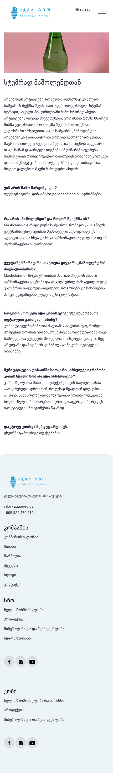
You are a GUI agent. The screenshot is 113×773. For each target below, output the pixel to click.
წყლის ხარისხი (17, 638)
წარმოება (12, 555)
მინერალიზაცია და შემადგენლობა (34, 628)
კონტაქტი (12, 584)
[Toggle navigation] (101, 12)
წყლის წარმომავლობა (23, 609)
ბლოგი (10, 574)
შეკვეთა (11, 565)
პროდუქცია (14, 619)
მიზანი (10, 546)
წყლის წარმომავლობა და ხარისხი (34, 700)
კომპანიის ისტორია (21, 536)
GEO (84, 10)
